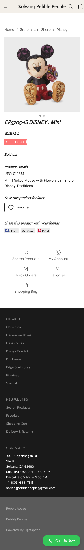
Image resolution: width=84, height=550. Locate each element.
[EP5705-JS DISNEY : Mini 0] (42, 74)
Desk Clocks (15, 343)
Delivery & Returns (19, 432)
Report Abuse (16, 508)
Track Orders (26, 275)
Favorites (58, 275)
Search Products (25, 258)
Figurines (12, 375)
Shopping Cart (16, 424)
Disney (62, 29)
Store (24, 29)
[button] (42, 540)
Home (9, 29)
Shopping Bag (26, 291)
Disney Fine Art (17, 351)
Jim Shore (42, 29)
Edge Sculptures (18, 367)
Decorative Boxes (18, 335)
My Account (58, 258)
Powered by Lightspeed (23, 530)
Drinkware (13, 359)
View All (11, 383)
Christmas (13, 327)
